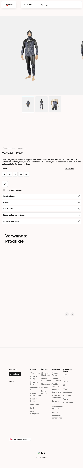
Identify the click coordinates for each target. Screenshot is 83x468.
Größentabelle (69, 168)
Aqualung (67, 395)
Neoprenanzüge (9, 148)
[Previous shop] (67, 314)
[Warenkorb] (46, 4)
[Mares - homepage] (10, 4)
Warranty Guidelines (56, 396)
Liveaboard (67, 392)
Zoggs (65, 388)
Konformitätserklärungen (57, 418)
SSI (64, 385)
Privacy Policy (55, 374)
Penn (65, 378)
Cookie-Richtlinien (56, 379)
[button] (41, 196)
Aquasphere (68, 402)
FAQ (32, 408)
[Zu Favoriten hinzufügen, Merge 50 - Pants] (5, 184)
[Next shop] (72, 314)
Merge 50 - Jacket (10, 311)
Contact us (35, 373)
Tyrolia (65, 382)
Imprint (55, 412)
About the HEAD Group (46, 374)
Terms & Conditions (56, 391)
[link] (37, 4)
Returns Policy (33, 377)
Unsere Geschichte (46, 379)
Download (34, 404)
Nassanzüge (21, 148)
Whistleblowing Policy (57, 408)
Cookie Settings (55, 385)
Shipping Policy (34, 383)
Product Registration (35, 394)
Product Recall (33, 400)
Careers (44, 388)
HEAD (65, 375)
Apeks (65, 399)
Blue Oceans (46, 384)
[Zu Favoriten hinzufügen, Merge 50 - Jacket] (40, 256)
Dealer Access (44, 392)
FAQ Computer (34, 412)
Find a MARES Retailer (14, 190)
